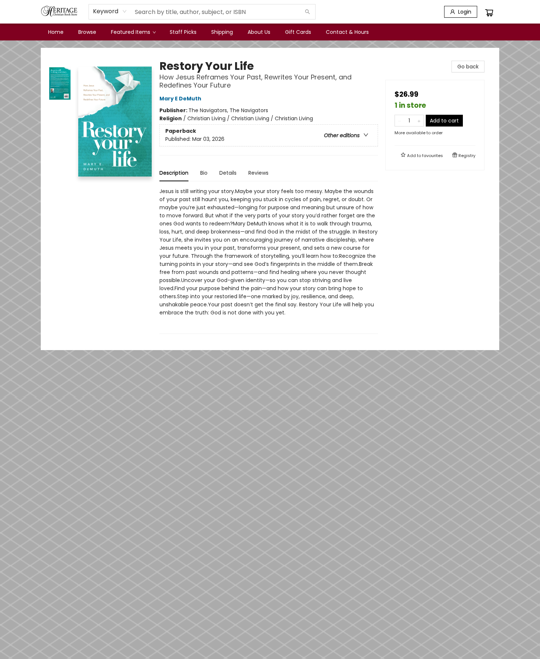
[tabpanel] (268, 260)
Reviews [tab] (258, 173)
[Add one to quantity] (419, 121)
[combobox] (110, 11)
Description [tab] (173, 173)
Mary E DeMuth (180, 98)
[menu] (270, 32)
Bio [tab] (204, 173)
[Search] (307, 11)
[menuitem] (56, 32)
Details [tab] (228, 173)
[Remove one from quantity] (399, 121)
